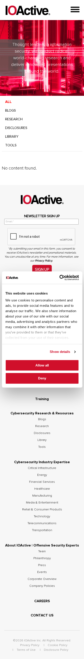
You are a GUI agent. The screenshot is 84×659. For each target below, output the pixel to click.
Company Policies (42, 585)
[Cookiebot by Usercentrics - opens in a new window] (60, 277)
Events (42, 572)
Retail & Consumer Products (42, 509)
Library (11, 136)
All (8, 102)
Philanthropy (42, 558)
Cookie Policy (57, 645)
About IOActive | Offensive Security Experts (42, 545)
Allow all (42, 365)
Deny (42, 378)
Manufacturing (42, 495)
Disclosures (16, 128)
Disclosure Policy (56, 649)
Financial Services (42, 481)
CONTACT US (42, 615)
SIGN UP (42, 269)
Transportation (42, 530)
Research (14, 119)
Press (42, 565)
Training (42, 399)
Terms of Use (26, 649)
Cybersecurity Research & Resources (42, 413)
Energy (42, 475)
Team (42, 551)
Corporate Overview (42, 579)
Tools (11, 145)
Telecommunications (42, 523)
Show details (60, 352)
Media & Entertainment (42, 502)
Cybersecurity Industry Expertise (42, 462)
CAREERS (42, 601)
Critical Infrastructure (42, 468)
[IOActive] (27, 10)
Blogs (10, 110)
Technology (42, 516)
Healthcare (42, 488)
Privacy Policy (29, 645)
